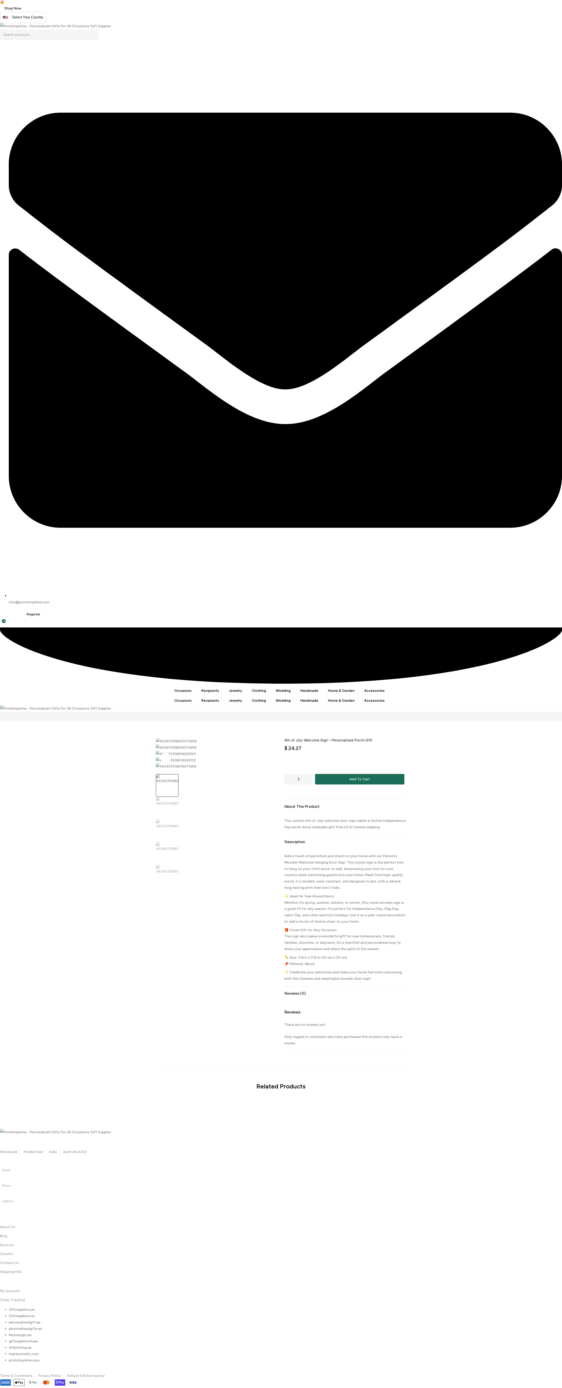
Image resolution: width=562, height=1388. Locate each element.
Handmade (309, 691)
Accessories (374, 691)
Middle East (33, 1152)
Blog (3, 1236)
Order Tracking (12, 1300)
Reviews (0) (295, 993)
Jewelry (235, 691)
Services (7, 1245)
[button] (13, 8)
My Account (10, 1291)
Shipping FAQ (11, 1272)
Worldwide (9, 1152)
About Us (7, 1227)
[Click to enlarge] (165, 758)
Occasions (183, 691)
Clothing (259, 691)
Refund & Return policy (86, 1376)
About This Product (302, 806)
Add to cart (359, 779)
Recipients (210, 691)
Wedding (283, 691)
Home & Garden (341, 691)
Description (294, 841)
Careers (6, 1254)
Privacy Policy (49, 1376)
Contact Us (9, 1263)
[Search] (95, 34)
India (53, 1152)
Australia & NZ (75, 1152)
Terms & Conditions (16, 1376)
